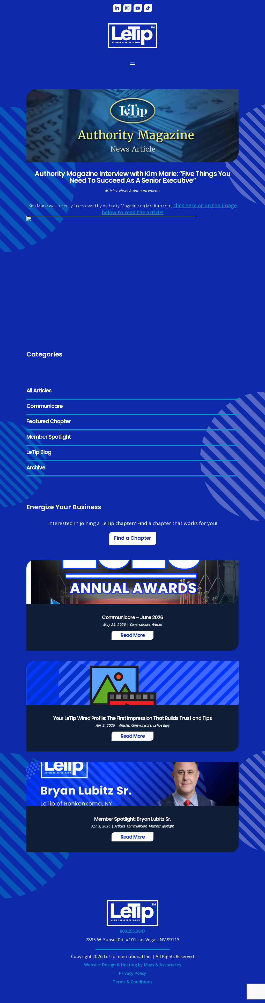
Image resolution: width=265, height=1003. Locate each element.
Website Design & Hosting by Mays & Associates (132, 965)
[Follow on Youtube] (138, 8)
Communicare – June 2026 (132, 618)
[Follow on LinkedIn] (117, 8)
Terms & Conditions (132, 982)
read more (133, 635)
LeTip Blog (38, 452)
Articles (111, 190)
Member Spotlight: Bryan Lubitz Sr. (132, 819)
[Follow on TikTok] (148, 8)
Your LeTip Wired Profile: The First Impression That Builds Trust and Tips (132, 718)
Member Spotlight (48, 437)
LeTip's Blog (161, 725)
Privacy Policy (132, 973)
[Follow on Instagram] (127, 8)
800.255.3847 (132, 931)
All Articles (38, 391)
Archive (35, 468)
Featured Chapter (48, 421)
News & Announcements (139, 190)
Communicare (44, 406)
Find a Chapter (132, 538)
